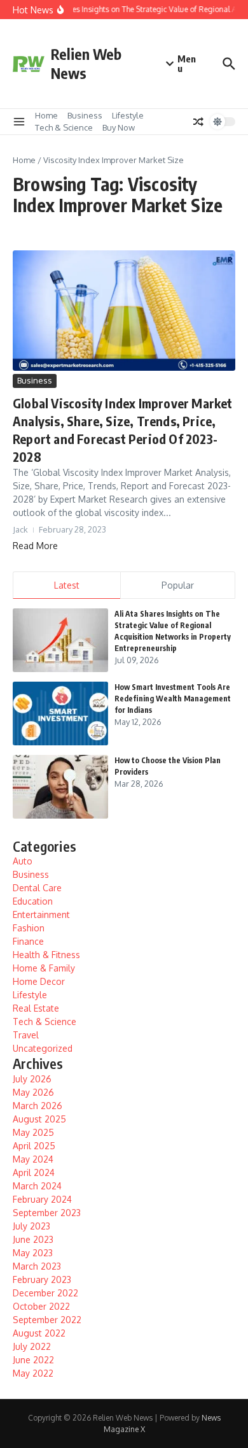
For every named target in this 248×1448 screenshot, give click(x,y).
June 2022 (33, 1359)
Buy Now (118, 127)
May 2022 (33, 1373)
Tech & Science (64, 127)
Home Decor (39, 981)
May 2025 (33, 1132)
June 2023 (33, 1239)
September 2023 (47, 1212)
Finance (28, 941)
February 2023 (42, 1279)
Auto (22, 861)
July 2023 (31, 1226)
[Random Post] (198, 122)
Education (33, 901)
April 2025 (34, 1145)
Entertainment (41, 914)
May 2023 (33, 1252)
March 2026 (37, 1105)
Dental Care (37, 887)
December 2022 (45, 1292)
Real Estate (36, 1008)
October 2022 (41, 1306)
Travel (26, 1034)
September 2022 (47, 1319)
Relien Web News (86, 63)
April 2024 (34, 1172)
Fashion (29, 927)
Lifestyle (128, 115)
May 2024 (33, 1159)
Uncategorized (42, 1048)
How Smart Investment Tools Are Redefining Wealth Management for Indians (172, 698)
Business (84, 115)
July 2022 (32, 1346)
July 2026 (32, 1078)
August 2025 (39, 1119)
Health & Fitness (46, 954)
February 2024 (42, 1199)
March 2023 (37, 1266)
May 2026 (33, 1092)
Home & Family (44, 968)
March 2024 (37, 1185)
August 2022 (39, 1333)
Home (46, 115)
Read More (35, 545)
